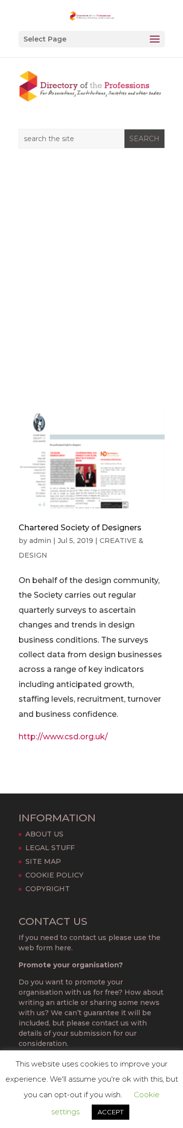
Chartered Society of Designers (80, 527)
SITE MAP (43, 861)
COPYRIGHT (47, 888)
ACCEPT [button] (110, 1112)
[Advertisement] (91, 284)
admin (40, 540)
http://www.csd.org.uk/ (63, 736)
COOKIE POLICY (54, 875)
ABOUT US (44, 834)
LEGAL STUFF (50, 847)
